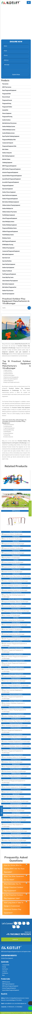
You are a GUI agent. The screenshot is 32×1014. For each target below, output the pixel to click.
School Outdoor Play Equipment (10, 280)
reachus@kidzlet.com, (9, 1003)
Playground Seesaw (7, 100)
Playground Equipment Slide (9, 146)
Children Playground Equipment (10, 231)
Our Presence (5, 969)
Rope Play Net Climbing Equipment (10, 136)
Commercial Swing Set (7, 143)
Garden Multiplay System (8, 133)
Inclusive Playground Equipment (10, 172)
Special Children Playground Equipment (12, 175)
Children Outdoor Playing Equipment (11, 205)
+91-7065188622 (13, 934)
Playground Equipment (8, 185)
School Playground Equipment (9, 218)
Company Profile (5, 964)
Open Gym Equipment (7, 188)
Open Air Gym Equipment (8, 293)
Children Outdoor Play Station (9, 211)
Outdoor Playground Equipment (10, 198)
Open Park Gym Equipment (8, 264)
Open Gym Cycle (6, 257)
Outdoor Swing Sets (7, 152)
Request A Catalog (30, 508)
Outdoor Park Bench (7, 271)
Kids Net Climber (6, 159)
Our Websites (5, 973)
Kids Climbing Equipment (8, 156)
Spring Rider (5, 110)
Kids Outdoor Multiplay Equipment (10, 202)
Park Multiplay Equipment (8, 215)
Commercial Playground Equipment (11, 251)
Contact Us (15, 939)
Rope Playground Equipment (9, 90)
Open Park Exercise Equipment (9, 195)
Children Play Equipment (8, 248)
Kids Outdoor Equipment (8, 284)
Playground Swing (6, 103)
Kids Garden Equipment (8, 254)
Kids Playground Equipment (9, 241)
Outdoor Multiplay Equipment (9, 225)
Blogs (3, 975)
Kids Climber (5, 149)
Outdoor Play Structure (7, 290)
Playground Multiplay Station (9, 228)
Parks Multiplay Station (8, 234)
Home (4, 26)
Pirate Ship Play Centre (7, 277)
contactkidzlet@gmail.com (20, 1003)
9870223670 (26, 934)
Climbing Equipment (7, 162)
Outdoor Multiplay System (8, 126)
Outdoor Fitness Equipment (9, 192)
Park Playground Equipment (9, 274)
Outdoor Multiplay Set (7, 208)
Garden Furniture (6, 120)
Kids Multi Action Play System (9, 123)
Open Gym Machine (6, 261)
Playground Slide (6, 93)
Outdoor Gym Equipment (8, 267)
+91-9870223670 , (11, 1006)
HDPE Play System (6, 87)
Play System (5, 84)
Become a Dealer (1, 811)
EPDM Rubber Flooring (7, 244)
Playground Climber (7, 106)
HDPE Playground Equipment (9, 166)
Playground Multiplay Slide (9, 139)
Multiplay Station (6, 238)
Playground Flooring (7, 116)
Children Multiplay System (8, 129)
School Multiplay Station (8, 221)
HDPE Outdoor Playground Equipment (11, 169)
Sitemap (4, 967)
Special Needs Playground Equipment (11, 179)
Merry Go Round (6, 97)
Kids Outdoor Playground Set (9, 287)
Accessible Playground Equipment (10, 182)
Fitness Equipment (6, 113)
